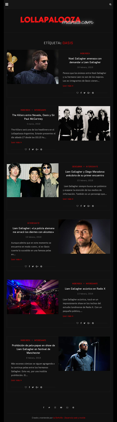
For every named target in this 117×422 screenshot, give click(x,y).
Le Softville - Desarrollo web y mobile (69, 417)
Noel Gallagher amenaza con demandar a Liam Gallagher (85, 60)
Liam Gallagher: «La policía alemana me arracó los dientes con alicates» (33, 230)
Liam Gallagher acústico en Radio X (85, 289)
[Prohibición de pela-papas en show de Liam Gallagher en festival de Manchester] (84, 353)
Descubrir (77, 167)
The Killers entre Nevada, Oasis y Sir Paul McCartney (33, 117)
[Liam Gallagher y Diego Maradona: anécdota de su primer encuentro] (32, 180)
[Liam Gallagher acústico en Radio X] (32, 297)
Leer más (67, 85)
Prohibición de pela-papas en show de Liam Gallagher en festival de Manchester (33, 349)
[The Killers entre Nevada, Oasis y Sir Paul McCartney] (84, 123)
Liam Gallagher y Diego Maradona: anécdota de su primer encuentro (85, 173)
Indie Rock (85, 53)
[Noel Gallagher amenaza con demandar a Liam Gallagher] (32, 67)
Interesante (40, 110)
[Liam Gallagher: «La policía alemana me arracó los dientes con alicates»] (84, 236)
